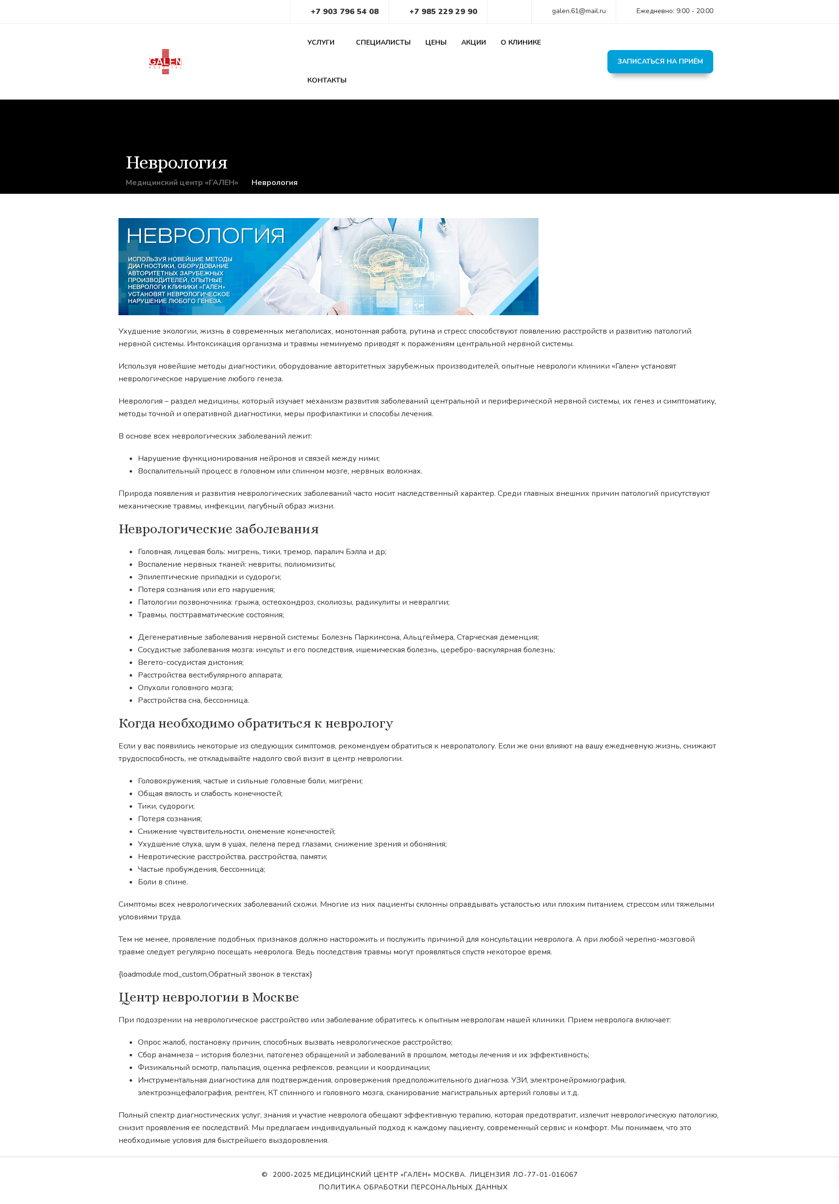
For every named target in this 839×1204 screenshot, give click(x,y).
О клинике (521, 42)
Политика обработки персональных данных (413, 1187)
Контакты (327, 80)
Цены (436, 42)
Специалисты (383, 42)
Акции (473, 42)
